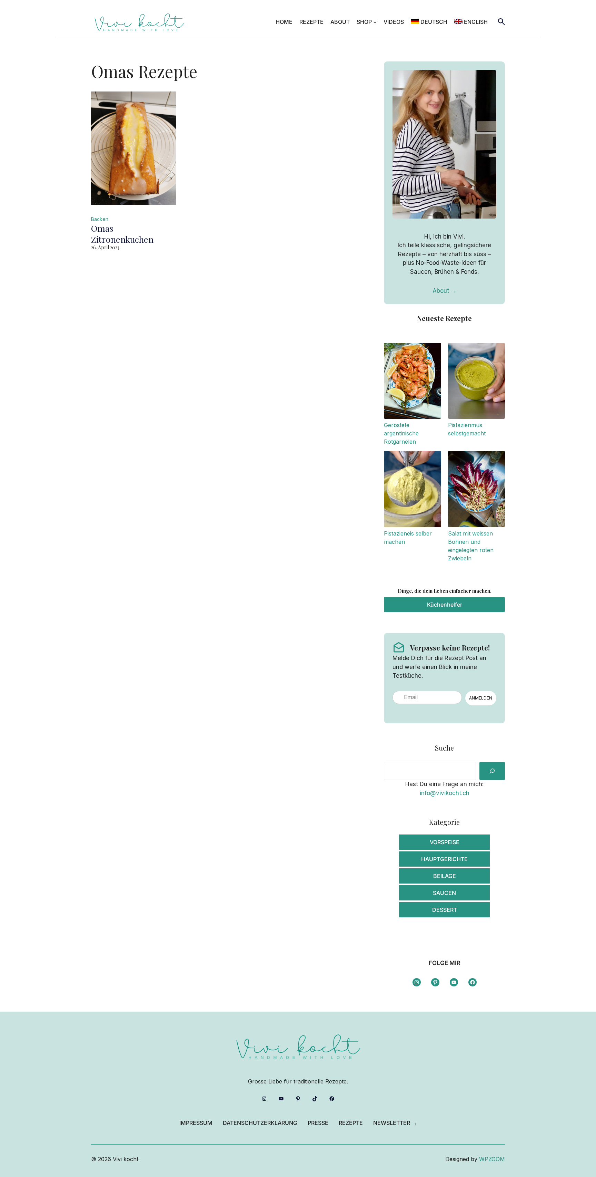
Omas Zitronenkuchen (122, 234)
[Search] (492, 771)
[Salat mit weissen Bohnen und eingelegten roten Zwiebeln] (476, 490)
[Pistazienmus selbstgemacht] (476, 382)
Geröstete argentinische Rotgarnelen (401, 433)
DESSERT (444, 909)
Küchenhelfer (444, 604)
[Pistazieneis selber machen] (412, 490)
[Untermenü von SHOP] (375, 22)
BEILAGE (444, 875)
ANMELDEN (480, 698)
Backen (99, 219)
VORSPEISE (444, 842)
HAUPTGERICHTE (444, 859)
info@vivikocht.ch (444, 793)
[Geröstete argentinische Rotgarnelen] (412, 382)
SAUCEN (444, 892)
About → (445, 290)
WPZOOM (492, 1159)
